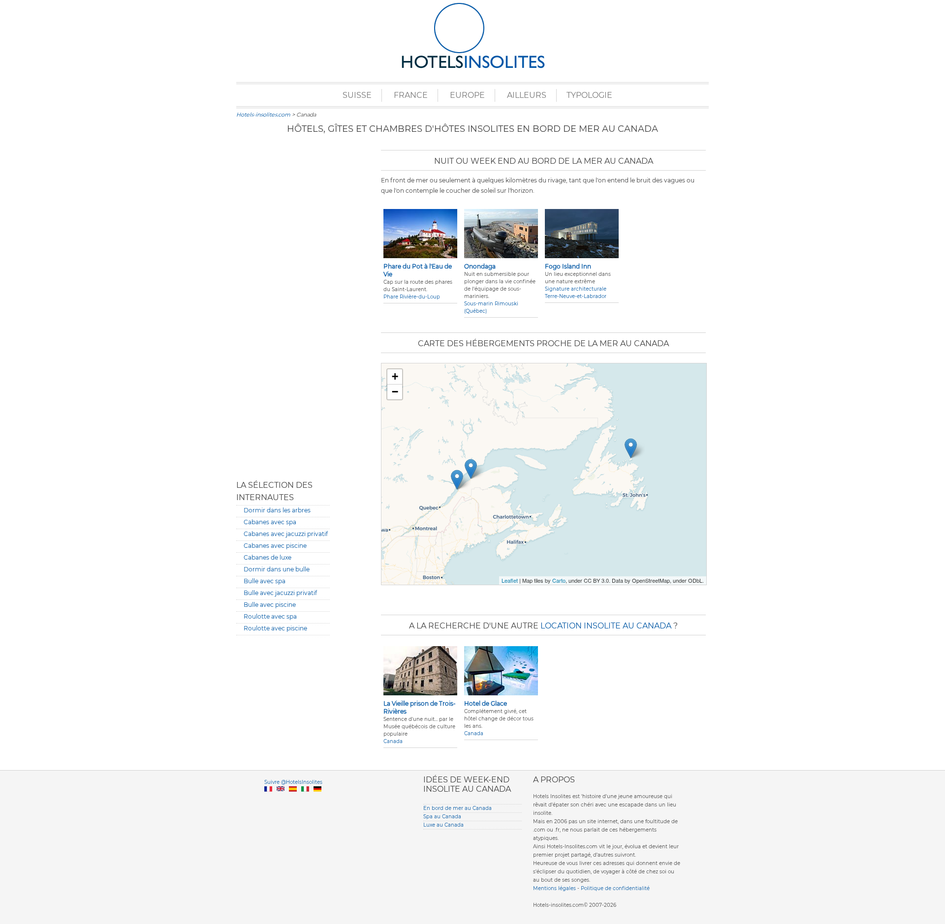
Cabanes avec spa (270, 522)
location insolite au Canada (605, 625)
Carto (559, 580)
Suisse (357, 95)
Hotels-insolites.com (263, 114)
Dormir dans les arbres (277, 510)
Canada (393, 741)
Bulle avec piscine (270, 604)
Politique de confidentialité (615, 888)
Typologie (589, 95)
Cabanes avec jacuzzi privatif (286, 533)
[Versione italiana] (305, 800)
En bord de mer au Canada (457, 808)
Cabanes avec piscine (275, 545)
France (411, 95)
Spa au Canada (442, 816)
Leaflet (510, 580)
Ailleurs (526, 95)
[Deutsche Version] (317, 800)
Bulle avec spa (264, 581)
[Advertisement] (283, 307)
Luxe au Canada (443, 825)
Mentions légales (554, 888)
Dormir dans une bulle (277, 569)
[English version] (280, 800)
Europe (467, 95)
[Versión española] (293, 800)
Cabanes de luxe (267, 557)
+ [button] (395, 376)
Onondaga (480, 266)
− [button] (395, 392)
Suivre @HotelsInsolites (293, 782)
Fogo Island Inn (568, 266)
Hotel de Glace (485, 703)
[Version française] (268, 800)
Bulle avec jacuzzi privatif (280, 592)
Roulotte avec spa (270, 616)
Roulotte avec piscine (275, 628)
